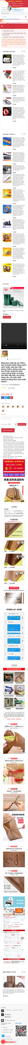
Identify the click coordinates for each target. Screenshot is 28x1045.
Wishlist (15, 3)
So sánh (21, 3)
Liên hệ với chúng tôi (7, 1039)
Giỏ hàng (9, 5)
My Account (7, 3)
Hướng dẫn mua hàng (8, 1029)
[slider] (4, 387)
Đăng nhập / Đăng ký (18, 5)
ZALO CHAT (18, 1023)
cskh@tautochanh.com (10, 1020)
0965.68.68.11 (8, 1017)
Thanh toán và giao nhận (7, 1033)
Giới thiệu (5, 1027)
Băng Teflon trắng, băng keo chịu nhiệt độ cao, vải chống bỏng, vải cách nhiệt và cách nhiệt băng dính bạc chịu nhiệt (19, 168)
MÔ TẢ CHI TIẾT (8, 430)
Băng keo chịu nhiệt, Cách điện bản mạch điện (13, 311)
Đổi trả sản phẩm (7, 1036)
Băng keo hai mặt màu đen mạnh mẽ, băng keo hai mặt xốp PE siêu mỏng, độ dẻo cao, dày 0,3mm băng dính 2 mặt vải (19, 99)
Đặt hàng (22, 424)
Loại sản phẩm (5, 13)
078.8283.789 (8, 1014)
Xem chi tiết (7, 317)
